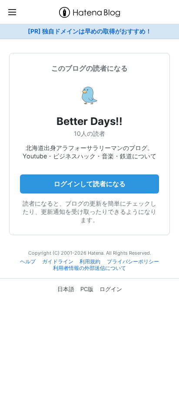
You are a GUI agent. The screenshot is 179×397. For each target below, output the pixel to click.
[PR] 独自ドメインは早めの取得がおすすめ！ (90, 31)
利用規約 (90, 262)
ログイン (110, 288)
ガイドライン (57, 262)
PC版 (86, 288)
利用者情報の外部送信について (89, 268)
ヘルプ (28, 262)
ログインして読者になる (90, 184)
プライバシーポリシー (133, 262)
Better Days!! (89, 121)
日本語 (65, 288)
